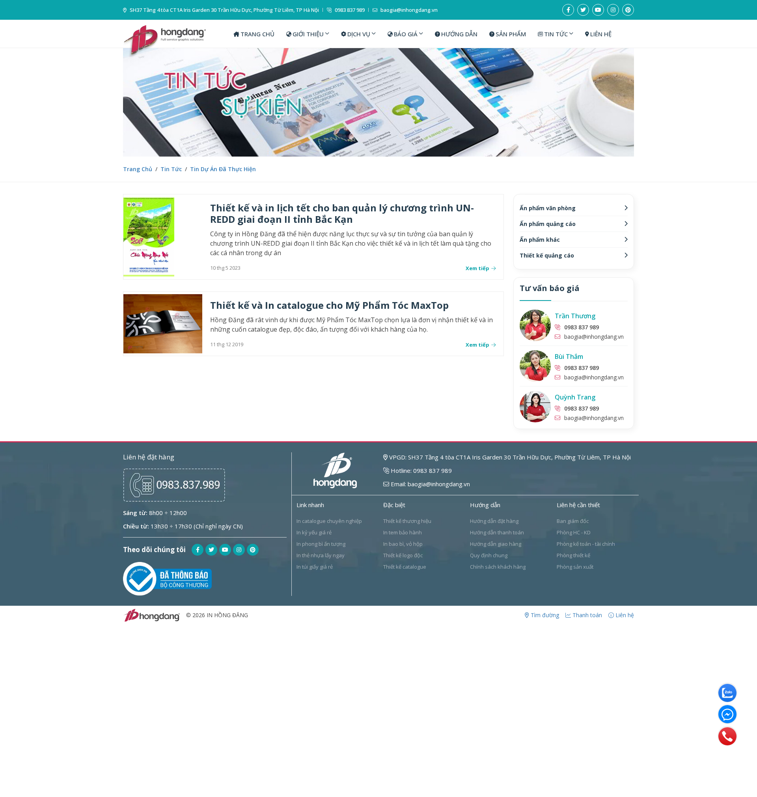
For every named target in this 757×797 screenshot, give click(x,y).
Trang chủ (137, 169)
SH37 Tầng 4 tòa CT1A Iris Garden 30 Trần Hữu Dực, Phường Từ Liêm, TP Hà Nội (224, 10)
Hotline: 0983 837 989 (420, 470)
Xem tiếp (477, 268)
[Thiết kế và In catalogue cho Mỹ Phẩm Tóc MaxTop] (162, 323)
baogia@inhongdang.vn (408, 10)
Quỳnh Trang (575, 397)
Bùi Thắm (569, 356)
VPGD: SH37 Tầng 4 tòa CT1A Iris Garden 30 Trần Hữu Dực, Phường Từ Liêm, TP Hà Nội (509, 457)
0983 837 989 (349, 10)
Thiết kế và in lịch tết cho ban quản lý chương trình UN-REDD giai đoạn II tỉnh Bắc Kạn (342, 213)
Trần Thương (575, 316)
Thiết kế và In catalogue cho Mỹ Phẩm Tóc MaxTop (329, 305)
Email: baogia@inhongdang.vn (429, 484)
